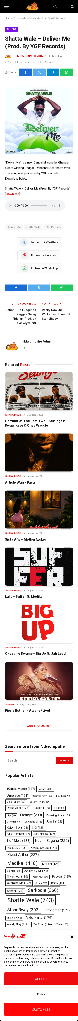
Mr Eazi (50, 863)
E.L (59, 808)
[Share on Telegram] (53, 72)
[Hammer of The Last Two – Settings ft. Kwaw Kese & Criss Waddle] (39, 391)
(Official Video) (21, 789)
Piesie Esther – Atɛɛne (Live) (27, 710)
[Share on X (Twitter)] (39, 72)
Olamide (13, 871)
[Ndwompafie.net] (33, 6)
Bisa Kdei (63, 796)
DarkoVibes (18, 807)
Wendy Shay (18, 924)
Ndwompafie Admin (32, 56)
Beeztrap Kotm (42, 796)
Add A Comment (39, 726)
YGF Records (53, 227)
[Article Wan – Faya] (39, 452)
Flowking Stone (58, 815)
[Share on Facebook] (25, 72)
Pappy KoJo (40, 877)
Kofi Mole (19, 841)
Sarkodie (43, 890)
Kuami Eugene (52, 840)
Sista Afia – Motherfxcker (25, 539)
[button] (72, 937)
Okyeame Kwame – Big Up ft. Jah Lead (35, 653)
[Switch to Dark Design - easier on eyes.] (54, 6)
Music (11, 29)
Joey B (54, 821)
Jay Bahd (33, 821)
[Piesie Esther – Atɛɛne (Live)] (39, 681)
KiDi (38, 827)
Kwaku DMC (16, 848)
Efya (11, 815)
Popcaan (61, 876)
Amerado (17, 795)
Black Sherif (16, 801)
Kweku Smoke (44, 848)
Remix (58, 883)
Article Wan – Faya (20, 482)
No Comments (27, 62)
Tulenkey (14, 917)
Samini (15, 890)
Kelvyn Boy (17, 827)
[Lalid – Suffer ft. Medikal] (39, 567)
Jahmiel (13, 822)
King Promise (18, 833)
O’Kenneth (17, 876)
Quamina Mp (19, 883)
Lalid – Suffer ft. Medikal (24, 596)
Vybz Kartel (39, 917)
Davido (42, 808)
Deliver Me (14, 227)
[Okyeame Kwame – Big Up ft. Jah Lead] (39, 624)
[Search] (72, 6)
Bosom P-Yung (40, 802)
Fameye (31, 815)
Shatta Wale (33, 227)
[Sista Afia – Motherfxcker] (39, 509)
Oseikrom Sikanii (36, 870)
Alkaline (45, 789)
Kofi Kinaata (44, 833)
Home (8, 18)
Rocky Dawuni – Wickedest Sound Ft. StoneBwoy (56, 314)
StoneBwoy (23, 909)
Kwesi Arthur (23, 854)
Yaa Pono (42, 924)
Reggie (41, 883)
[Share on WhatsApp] (66, 72)
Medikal (22, 863)
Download (12, 194)
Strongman (57, 910)
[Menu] (6, 6)
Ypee (62, 924)
